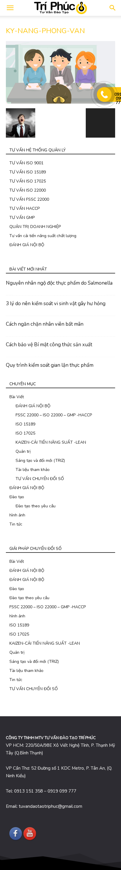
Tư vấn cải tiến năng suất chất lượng (42, 236)
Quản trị (23, 451)
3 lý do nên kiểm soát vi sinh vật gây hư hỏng (55, 303)
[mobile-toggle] (10, 8)
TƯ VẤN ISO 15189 (27, 172)
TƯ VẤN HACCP (24, 208)
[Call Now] (104, 94)
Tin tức (15, 524)
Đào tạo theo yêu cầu (36, 506)
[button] (113, 8)
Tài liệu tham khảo (33, 469)
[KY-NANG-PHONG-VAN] (60, 102)
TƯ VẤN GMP (22, 217)
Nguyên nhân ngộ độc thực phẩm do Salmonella (59, 283)
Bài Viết (16, 397)
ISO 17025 (25, 433)
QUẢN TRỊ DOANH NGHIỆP (35, 226)
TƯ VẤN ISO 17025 (27, 181)
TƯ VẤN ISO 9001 (26, 163)
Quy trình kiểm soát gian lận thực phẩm (49, 365)
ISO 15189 (25, 424)
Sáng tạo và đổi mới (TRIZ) (40, 460)
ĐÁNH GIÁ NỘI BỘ (26, 245)
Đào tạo (16, 497)
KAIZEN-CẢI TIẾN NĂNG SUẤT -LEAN (51, 442)
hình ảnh (17, 515)
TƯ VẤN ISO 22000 (27, 190)
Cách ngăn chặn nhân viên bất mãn (44, 324)
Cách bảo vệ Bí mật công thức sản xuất (49, 344)
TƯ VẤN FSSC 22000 (29, 199)
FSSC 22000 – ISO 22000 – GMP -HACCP (54, 415)
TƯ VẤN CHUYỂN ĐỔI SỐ (40, 479)
